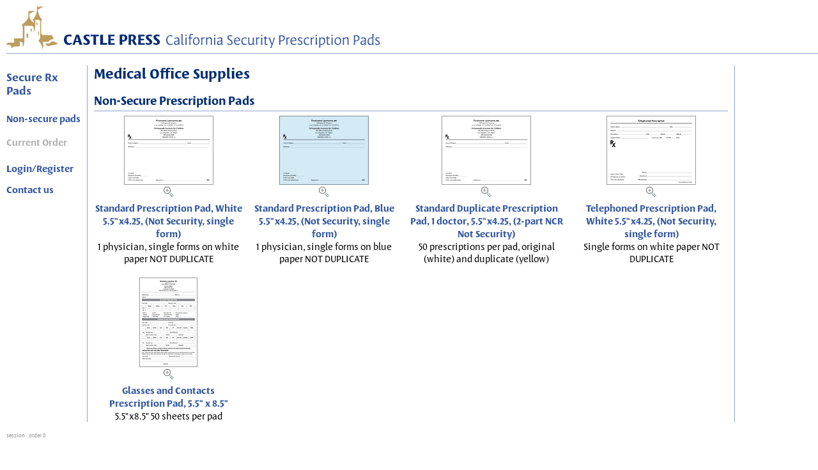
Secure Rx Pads (32, 84)
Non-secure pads (43, 119)
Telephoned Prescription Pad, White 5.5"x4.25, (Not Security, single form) (651, 221)
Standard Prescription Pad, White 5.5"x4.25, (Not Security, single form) (168, 221)
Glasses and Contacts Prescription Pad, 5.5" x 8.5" (168, 397)
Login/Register (39, 168)
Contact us (30, 190)
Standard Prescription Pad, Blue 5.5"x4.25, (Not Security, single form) (324, 221)
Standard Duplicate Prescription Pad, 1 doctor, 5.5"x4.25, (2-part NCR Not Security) (486, 221)
